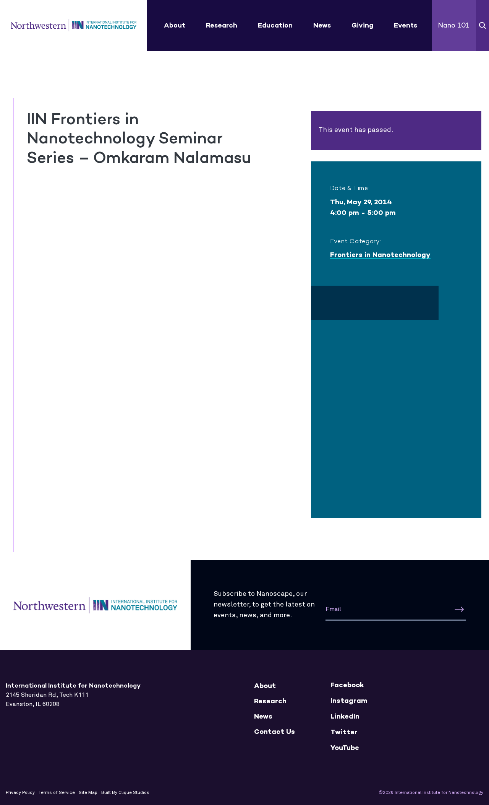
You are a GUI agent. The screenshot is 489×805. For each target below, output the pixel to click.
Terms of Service (57, 792)
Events (405, 25)
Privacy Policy (20, 792)
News (322, 25)
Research (221, 25)
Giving (362, 25)
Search (482, 25)
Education (275, 25)
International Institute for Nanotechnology (73, 25)
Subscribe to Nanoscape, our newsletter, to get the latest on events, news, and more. (264, 604)
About (174, 25)
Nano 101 (454, 25)
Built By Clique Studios (125, 792)
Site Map (88, 792)
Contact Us (274, 732)
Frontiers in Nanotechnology (380, 254)
